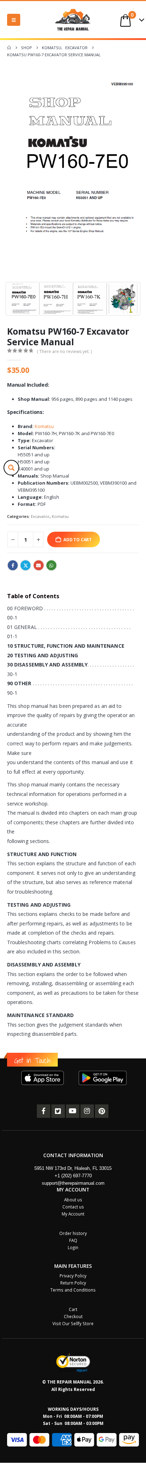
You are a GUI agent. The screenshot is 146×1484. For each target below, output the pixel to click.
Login (73, 1247)
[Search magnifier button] (11, 468)
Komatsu (44, 426)
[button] (13, 20)
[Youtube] (72, 1111)
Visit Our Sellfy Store (73, 1323)
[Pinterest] (101, 1111)
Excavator (40, 516)
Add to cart (77, 539)
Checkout (73, 1316)
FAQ (73, 1240)
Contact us (73, 1206)
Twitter (25, 565)
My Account (73, 1214)
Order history (73, 1233)
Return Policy (73, 1283)
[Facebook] (43, 1111)
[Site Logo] (73, 19)
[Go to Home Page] (9, 47)
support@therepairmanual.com (73, 1183)
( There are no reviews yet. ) (64, 351)
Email (38, 565)
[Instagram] (87, 1111)
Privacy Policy (73, 1275)
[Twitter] (58, 1111)
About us (73, 1199)
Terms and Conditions (73, 1290)
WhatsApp (51, 565)
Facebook (12, 565)
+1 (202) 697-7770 (73, 1175)
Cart (73, 1309)
